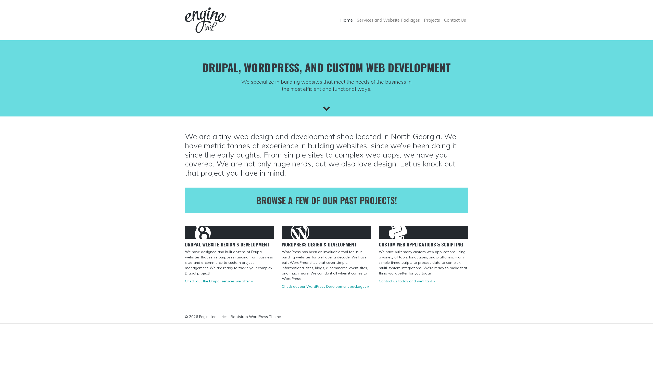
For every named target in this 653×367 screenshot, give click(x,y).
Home (346, 20)
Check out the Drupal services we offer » (219, 281)
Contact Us (455, 20)
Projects (432, 20)
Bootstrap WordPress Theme (256, 316)
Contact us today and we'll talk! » (407, 281)
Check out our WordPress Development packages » (325, 286)
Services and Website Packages (388, 20)
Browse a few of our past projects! (326, 200)
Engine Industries (213, 316)
